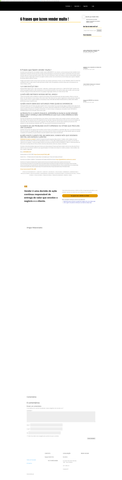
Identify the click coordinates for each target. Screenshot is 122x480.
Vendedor (66, 175)
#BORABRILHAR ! (27, 152)
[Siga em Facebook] (84, 457)
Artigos (87, 21)
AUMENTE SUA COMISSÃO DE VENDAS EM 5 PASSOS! (92, 68)
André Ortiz (95, 16)
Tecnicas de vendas (38, 175)
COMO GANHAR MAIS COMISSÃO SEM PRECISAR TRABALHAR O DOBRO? (91, 51)
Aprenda (76, 6)
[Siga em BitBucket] (92, 457)
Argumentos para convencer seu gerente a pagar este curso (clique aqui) (79, 201)
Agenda (85, 6)
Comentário (29, 410)
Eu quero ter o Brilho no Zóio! (80, 196)
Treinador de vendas (47, 175)
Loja (93, 6)
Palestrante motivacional (70, 173)
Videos (87, 22)
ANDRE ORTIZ (39, 171)
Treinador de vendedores (58, 175)
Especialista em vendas (35, 173)
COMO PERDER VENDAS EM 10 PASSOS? (91, 84)
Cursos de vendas (58, 171)
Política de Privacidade (31, 459)
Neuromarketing (44, 173)
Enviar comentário (91, 438)
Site (27, 433)
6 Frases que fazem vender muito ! (29, 171)
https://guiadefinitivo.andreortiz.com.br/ (66, 159)
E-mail (28, 429)
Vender (70, 175)
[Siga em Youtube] (90, 457)
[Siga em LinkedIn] (82, 460)
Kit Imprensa (29, 463)
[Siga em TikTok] (87, 457)
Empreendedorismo (74, 171)
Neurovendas (51, 173)
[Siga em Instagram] (82, 457)
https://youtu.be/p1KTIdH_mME (41, 154)
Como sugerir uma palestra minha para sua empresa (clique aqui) (77, 202)
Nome (28, 425)
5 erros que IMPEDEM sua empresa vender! (90, 101)
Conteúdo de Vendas (95, 21)
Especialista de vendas (25, 173)
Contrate (67, 6)
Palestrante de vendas (59, 173)
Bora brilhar (51, 171)
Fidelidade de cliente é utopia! (27, 139)
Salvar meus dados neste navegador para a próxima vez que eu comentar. (43, 436)
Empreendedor (66, 171)
